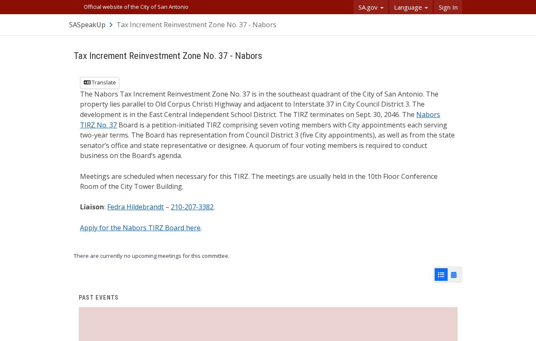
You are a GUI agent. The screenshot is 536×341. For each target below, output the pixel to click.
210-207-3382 (192, 206)
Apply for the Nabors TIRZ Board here (140, 227)
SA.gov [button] (368, 7)
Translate (103, 82)
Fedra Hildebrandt (135, 206)
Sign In (448, 7)
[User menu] (456, 24)
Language (409, 7)
